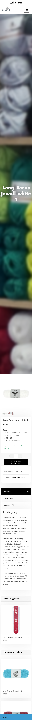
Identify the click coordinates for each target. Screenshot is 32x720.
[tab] (16, 491)
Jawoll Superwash (18, 477)
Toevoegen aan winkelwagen (16, 462)
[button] (27, 382)
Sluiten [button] (4, 717)
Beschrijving (7, 491)
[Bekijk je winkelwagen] (6, 10)
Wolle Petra (16, 2)
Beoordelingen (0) (9, 505)
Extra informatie (8, 498)
